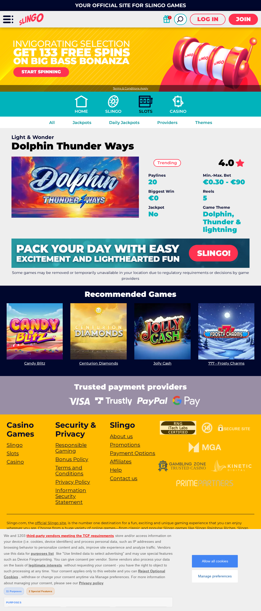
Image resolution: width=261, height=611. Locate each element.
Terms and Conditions (69, 471)
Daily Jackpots (124, 122)
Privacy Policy (72, 482)
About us (121, 436)
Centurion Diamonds (98, 363)
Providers (167, 122)
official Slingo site (50, 523)
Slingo (113, 111)
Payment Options (132, 453)
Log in (207, 19)
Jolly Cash (162, 363)
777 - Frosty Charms (226, 363)
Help (116, 470)
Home (81, 111)
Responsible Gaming (71, 448)
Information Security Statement (70, 496)
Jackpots (82, 122)
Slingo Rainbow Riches (215, 528)
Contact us (123, 478)
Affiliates (121, 462)
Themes (203, 122)
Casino (178, 111)
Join (243, 19)
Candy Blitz (34, 363)
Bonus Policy (71, 459)
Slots (145, 111)
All (52, 122)
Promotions (125, 445)
